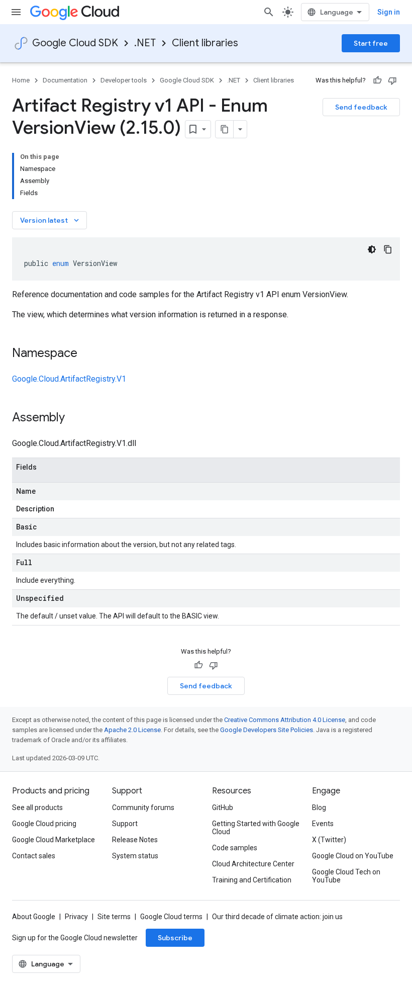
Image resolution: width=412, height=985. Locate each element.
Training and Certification (251, 880)
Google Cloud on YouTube (352, 856)
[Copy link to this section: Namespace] (87, 354)
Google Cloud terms (171, 917)
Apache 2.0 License (132, 730)
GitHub (222, 807)
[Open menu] (16, 12)
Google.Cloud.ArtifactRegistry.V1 (69, 379)
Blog (319, 807)
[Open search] (269, 12)
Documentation (65, 80)
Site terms (114, 917)
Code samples (234, 848)
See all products (37, 807)
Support (125, 824)
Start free (371, 43)
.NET (145, 43)
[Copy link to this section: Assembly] (75, 418)
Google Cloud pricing (44, 824)
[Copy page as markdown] (225, 129)
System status (135, 856)
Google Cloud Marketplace (53, 840)
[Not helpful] (392, 80)
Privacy (76, 917)
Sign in (388, 12)
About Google (33, 917)
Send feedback (361, 107)
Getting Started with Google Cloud (255, 828)
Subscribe (175, 937)
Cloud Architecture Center (253, 864)
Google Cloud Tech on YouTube (346, 876)
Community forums (143, 807)
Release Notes (135, 840)
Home (21, 80)
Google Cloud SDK (75, 43)
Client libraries (205, 43)
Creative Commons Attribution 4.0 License (284, 720)
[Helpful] (377, 80)
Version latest (50, 220)
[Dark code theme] (372, 249)
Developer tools (123, 80)
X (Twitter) (329, 840)
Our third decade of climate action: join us (277, 917)
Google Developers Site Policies (266, 730)
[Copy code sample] (388, 249)
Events (323, 824)
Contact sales (33, 856)
